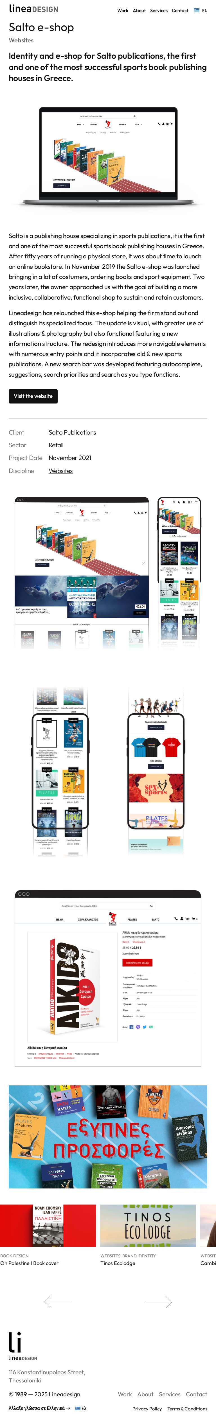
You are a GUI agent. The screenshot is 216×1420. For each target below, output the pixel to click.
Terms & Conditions (187, 1409)
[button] (47, 1301)
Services (170, 1394)
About (145, 1394)
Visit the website (33, 396)
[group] (48, 1247)
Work (125, 1394)
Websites (21, 40)
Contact (196, 1394)
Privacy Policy (147, 1409)
